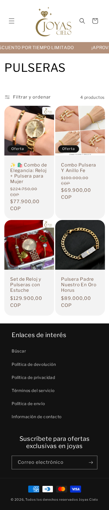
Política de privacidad (33, 377)
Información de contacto (37, 416)
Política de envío (28, 403)
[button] (11, 21)
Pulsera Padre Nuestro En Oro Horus (79, 284)
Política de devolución (34, 364)
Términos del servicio (33, 390)
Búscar (19, 350)
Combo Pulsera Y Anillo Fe (78, 167)
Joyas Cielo (88, 500)
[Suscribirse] (90, 462)
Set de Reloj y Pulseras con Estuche (25, 284)
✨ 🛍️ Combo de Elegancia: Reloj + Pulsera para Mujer (28, 173)
